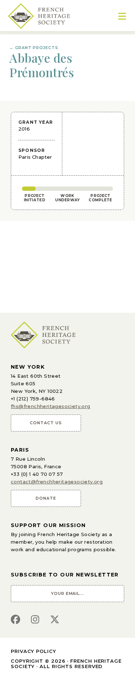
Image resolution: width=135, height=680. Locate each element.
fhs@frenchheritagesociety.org (50, 406)
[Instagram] (35, 620)
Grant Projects (33, 47)
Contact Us (46, 422)
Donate (46, 498)
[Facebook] (15, 620)
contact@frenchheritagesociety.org (57, 481)
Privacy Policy (33, 651)
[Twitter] (54, 620)
